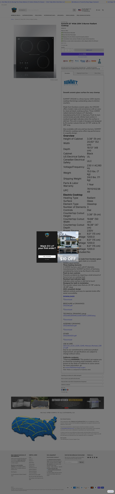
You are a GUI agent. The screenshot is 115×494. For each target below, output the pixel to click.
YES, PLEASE (47, 256)
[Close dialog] (77, 233)
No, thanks (47, 259)
